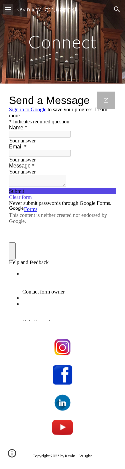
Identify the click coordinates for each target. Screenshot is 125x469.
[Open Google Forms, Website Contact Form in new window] (106, 100)
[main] (62, 41)
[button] (8, 9)
